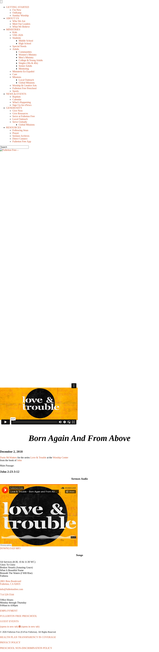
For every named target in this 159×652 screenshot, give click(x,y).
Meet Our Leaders (21, 24)
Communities (25, 52)
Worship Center (60, 457)
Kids (14, 32)
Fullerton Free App (21, 141)
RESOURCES (13, 127)
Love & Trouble (38, 457)
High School (25, 43)
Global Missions (27, 82)
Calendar (16, 99)
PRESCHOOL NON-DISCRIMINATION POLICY (26, 648)
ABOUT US (12, 18)
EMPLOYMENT (9, 610)
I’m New (16, 10)
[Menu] (1, 1)
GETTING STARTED (17, 7)
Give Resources (20, 113)
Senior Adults (25, 66)
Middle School (26, 40)
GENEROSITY (14, 108)
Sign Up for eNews (22, 105)
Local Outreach (26, 80)
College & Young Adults (31, 60)
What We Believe (21, 26)
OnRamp (16, 12)
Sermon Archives (20, 136)
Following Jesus (20, 130)
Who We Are (18, 21)
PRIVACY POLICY (10, 642)
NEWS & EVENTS (16, 94)
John (19, 460)
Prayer (15, 133)
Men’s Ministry (26, 57)
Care (14, 74)
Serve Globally (19, 122)
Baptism (16, 96)
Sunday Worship (20, 15)
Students (16, 38)
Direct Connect (19, 138)
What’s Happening (21, 102)
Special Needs (19, 46)
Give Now (17, 110)
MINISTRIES (13, 29)
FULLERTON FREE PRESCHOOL (18, 616)
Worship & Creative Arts (24, 85)
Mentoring (24, 68)
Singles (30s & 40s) (28, 63)
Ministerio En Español (23, 71)
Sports (15, 91)
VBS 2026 (17, 35)
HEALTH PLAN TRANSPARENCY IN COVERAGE (28, 637)
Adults (15, 49)
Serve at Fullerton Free (23, 116)
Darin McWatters (8, 457)
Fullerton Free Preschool (24, 88)
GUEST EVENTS (9, 621)
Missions (16, 77)
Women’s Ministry (28, 54)
